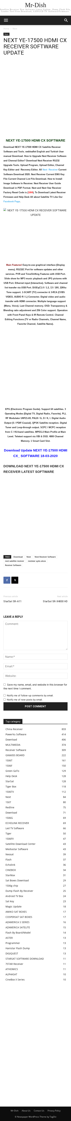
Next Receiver (50, 169)
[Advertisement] (35, 99)
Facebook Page (11, 201)
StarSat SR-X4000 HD (55, 601)
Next (15, 28)
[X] (14, 580)
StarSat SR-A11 (12, 601)
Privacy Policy (54, 1110)
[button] (66, 20)
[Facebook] (6, 580)
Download (18, 556)
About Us (26, 1110)
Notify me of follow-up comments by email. (30, 695)
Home (6, 28)
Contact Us (39, 1110)
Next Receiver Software (45, 556)
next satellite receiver (14, 561)
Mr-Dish (14, 1110)
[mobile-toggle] (5, 20)
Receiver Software (13, 565)
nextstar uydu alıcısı (37, 561)
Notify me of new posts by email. (25, 699)
